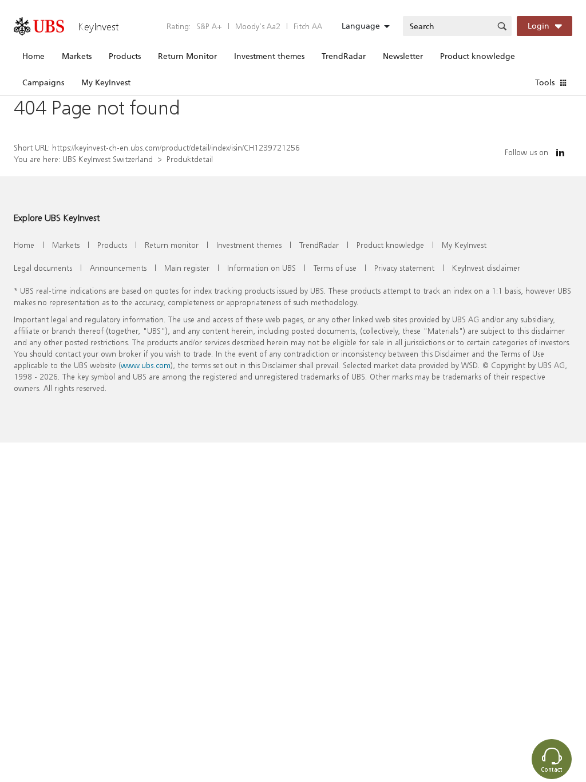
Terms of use (335, 267)
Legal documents (43, 267)
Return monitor (172, 244)
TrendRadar (344, 56)
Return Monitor (187, 56)
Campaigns (43, 82)
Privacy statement (404, 267)
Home (33, 56)
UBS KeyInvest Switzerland (107, 158)
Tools (545, 82)
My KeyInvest (105, 82)
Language (361, 26)
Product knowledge (477, 56)
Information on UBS (261, 267)
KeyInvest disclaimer (486, 267)
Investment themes (269, 56)
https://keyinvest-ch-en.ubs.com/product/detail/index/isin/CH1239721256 (176, 147)
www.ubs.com (146, 365)
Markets (77, 56)
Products (125, 56)
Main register (186, 267)
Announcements (118, 267)
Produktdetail (190, 158)
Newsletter (403, 56)
